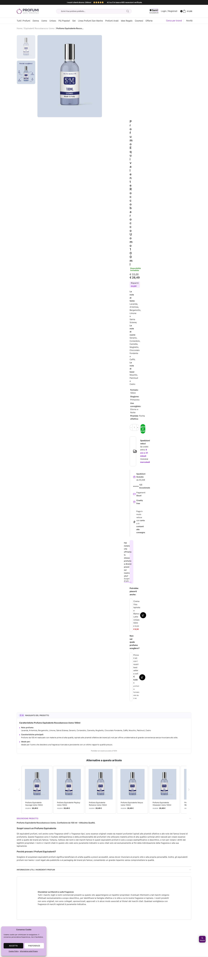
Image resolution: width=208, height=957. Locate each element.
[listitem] (37, 789)
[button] (19, 789)
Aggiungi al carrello (142, 428)
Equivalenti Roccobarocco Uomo (39, 28)
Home (19, 28)
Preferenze (34, 946)
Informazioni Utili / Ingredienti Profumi (36, 870)
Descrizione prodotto (27, 818)
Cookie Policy (14, 951)
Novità (189, 20)
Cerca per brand (174, 20)
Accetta (13, 946)
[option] (26, 47)
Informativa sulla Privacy (29, 951)
